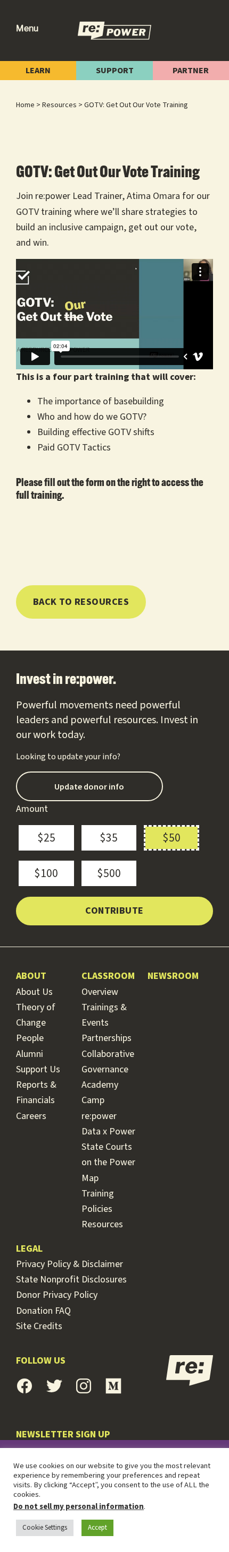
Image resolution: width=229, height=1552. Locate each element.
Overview (99, 992)
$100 (46, 873)
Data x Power (108, 1131)
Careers (31, 1116)
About (31, 976)
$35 (109, 838)
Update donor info (89, 786)
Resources (102, 1224)
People (30, 1038)
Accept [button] (97, 1527)
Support (115, 70)
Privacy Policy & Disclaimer (69, 1264)
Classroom (108, 976)
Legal (29, 1248)
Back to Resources (81, 602)
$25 (46, 838)
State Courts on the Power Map (108, 1162)
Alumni (29, 1054)
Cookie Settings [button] (44, 1527)
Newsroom (173, 976)
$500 (109, 873)
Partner (191, 70)
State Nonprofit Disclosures (71, 1279)
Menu (27, 28)
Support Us (38, 1069)
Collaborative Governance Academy (107, 1069)
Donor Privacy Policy (56, 1295)
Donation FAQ (43, 1310)
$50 (171, 838)
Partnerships (106, 1038)
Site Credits (39, 1326)
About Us (34, 992)
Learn (38, 70)
